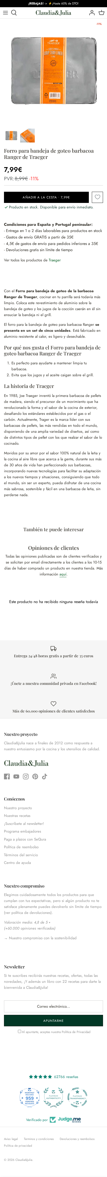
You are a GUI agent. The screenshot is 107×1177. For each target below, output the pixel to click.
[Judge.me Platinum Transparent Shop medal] (54, 1097)
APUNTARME (53, 1020)
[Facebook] (7, 776)
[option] (53, 72)
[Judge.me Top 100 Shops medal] (78, 1097)
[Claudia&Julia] (53, 13)
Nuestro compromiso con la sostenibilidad (42, 938)
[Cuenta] (90, 12)
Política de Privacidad (76, 1032)
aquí (62, 574)
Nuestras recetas (17, 815)
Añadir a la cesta (46, 197)
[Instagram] (26, 776)
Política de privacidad (18, 1145)
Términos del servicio (21, 855)
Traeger (55, 260)
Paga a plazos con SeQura (25, 839)
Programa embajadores (22, 831)
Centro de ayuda (17, 862)
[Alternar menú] (5, 12)
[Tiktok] (45, 776)
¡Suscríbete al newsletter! (24, 823)
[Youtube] (16, 776)
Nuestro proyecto (18, 808)
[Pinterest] (35, 776)
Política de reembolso (21, 847)
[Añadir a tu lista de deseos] (97, 197)
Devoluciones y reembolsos (77, 1139)
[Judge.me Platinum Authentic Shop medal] (30, 1097)
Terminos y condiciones (39, 1139)
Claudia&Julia (23, 1160)
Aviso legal (11, 1139)
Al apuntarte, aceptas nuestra (56, 1032)
